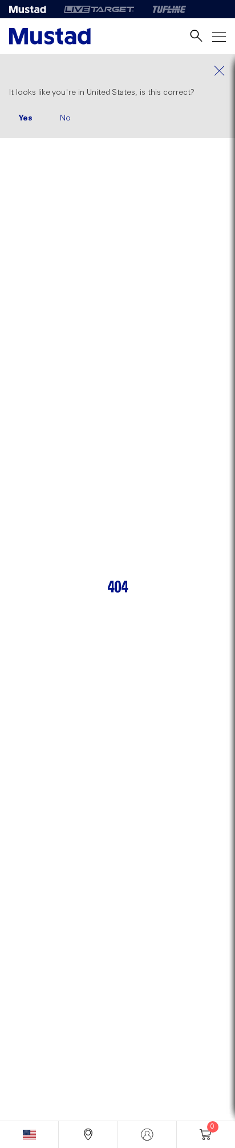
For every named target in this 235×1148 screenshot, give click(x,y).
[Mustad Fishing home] (50, 36)
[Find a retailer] (88, 1134)
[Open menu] (219, 36)
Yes (25, 118)
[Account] (147, 1134)
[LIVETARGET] (99, 9)
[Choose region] (29, 1134)
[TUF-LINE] (169, 9)
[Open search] (196, 36)
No (65, 118)
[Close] (117, 71)
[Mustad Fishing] (32, 9)
